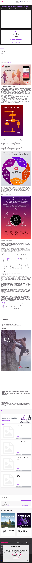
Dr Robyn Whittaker (4, 310)
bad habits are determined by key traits (13, 258)
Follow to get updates (25, 505)
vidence (2, 258)
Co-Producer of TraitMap (23, 457)
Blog (17, 544)
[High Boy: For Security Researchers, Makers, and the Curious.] (24, 520)
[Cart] (23, 1)
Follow (16, 39)
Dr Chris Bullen (3, 314)
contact (5, 56)
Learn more (7, 505)
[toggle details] (15, 535)
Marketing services (28, 543)
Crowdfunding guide (20, 543)
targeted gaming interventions (6, 259)
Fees (26, 542)
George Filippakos (3, 305)
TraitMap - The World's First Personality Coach (15, 6)
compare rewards (6, 420)
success (10, 270)
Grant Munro (4, 7)
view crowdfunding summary (16, 42)
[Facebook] (1, 545)
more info (2, 56)
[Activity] (25, 1)
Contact (18, 542)
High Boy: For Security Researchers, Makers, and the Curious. (23, 531)
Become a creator (28, 544)
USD (17, 1)
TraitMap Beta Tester (22, 425)
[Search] (14, 1)
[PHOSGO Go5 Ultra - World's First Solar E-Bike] (8, 520)
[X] (2, 545)
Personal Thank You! (21, 441)
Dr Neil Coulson (3, 307)
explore (21, 511)
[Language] (21, 1)
